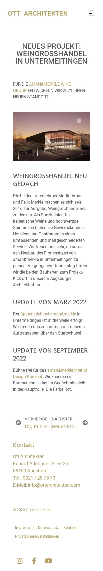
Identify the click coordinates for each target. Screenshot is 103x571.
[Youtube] (48, 560)
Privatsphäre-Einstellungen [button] (37, 536)
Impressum (24, 527)
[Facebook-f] (34, 560)
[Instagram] (19, 560)
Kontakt (70, 527)
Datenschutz (48, 527)
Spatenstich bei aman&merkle (48, 314)
